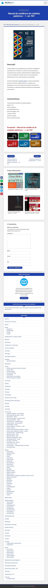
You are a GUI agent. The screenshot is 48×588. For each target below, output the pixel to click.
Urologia (8, 494)
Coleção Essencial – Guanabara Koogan (15, 421)
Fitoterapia (7, 392)
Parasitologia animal (11, 510)
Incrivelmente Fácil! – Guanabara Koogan (15, 432)
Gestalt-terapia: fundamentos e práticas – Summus (17, 431)
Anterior (11, 156)
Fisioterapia (7, 389)
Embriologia (7, 350)
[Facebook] (1, 177)
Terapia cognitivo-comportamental (14, 543)
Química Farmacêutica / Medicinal (14, 377)
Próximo (37, 156)
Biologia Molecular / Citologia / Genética (13, 336)
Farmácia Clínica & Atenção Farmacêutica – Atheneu (17, 429)
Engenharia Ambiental (11, 361)
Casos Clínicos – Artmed (12, 416)
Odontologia (7, 530)
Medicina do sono (10, 474)
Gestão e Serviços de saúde (10, 397)
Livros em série (8, 411)
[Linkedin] (1, 187)
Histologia (7, 403)
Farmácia (6, 366)
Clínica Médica (10, 458)
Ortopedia (9, 485)
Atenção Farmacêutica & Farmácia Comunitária (16, 368)
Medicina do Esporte (11, 472)
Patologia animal (10, 511)
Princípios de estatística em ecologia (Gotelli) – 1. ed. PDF (35, 160)
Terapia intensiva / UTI (9, 574)
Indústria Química (10, 550)
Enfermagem (7, 353)
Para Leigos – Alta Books (12, 440)
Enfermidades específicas (10, 356)
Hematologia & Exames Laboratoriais (12, 400)
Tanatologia (7, 571)
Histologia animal (10, 508)
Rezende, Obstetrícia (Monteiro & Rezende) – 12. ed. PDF (14, 213)
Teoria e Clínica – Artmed (12, 443)
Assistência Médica (11, 453)
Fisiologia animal (10, 506)
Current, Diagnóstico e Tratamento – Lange (16, 426)
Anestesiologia (10, 451)
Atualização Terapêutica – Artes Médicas (15, 413)
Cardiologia (9, 454)
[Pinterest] (1, 194)
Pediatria (8, 488)
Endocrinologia (10, 464)
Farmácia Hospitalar (11, 371)
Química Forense (10, 554)
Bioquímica (7, 339)
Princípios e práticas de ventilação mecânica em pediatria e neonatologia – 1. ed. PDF (13, 161)
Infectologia (7, 409)
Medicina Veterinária (9, 500)
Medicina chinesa (8, 497)
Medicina (9, 24)
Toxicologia (7, 577)
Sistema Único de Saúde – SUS (11, 568)
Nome (8, 250)
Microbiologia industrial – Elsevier (13, 439)
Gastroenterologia (10, 466)
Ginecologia (9, 469)
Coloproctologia (10, 459)
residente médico (23, 81)
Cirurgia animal (9, 503)
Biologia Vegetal (10, 330)
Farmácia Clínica (10, 369)
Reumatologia (9, 493)
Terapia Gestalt (10, 544)
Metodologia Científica (9, 516)
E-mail (9, 256)
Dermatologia (9, 461)
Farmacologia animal (11, 505)
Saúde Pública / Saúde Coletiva (11, 562)
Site (8, 261)
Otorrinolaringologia (11, 486)
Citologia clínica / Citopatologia (11, 345)
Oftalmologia (9, 483)
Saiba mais (23, 298)
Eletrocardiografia (10, 462)
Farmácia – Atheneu (11, 427)
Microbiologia (7, 521)
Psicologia (7, 541)
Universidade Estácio (11, 447)
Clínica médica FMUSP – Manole (13, 419)
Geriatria (8, 467)
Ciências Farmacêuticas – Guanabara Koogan (16, 418)
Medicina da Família (11, 470)
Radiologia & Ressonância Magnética (12, 560)
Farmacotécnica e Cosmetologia (13, 376)
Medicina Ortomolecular (12, 477)
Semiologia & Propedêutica (10, 565)
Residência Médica (24, 10)
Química (6, 547)
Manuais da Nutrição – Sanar (12, 435)
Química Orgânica (10, 557)
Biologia (6, 327)
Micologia (7, 518)
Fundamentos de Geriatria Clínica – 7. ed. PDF (32, 190)
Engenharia (7, 359)
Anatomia (7, 318)
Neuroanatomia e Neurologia (10, 524)
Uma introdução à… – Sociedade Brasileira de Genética (18, 445)
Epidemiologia (7, 363)
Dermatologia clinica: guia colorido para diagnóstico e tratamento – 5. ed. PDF (32, 213)
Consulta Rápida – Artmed (12, 424)
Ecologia (8, 332)
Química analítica (10, 552)
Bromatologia (7, 342)
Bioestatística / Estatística (10, 321)
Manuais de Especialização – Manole (14, 437)
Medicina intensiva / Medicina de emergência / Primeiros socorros (20, 475)
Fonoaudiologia (8, 394)
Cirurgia (8, 456)
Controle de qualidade (9, 348)
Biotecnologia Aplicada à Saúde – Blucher (15, 415)
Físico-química (10, 549)
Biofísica (6, 324)
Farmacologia (7, 380)
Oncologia (7, 533)
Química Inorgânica (10, 555)
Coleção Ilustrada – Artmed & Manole (14, 423)
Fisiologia (7, 383)
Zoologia (8, 333)
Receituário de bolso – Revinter (13, 442)
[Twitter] (1, 184)
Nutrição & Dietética (9, 527)
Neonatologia (9, 480)
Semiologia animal (10, 513)
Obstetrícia (9, 481)
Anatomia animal (10, 502)
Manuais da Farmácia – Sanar (12, 434)
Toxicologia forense (11, 578)
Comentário (10, 233)
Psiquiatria (9, 489)
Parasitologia (7, 535)
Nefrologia (9, 478)
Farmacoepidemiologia (11, 373)
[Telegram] (1, 190)
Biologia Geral (9, 329)
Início (6, 24)
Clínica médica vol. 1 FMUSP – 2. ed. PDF (15, 189)
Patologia (7, 538)
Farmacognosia (10, 374)
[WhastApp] (1, 181)
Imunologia (7, 406)
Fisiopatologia (8, 386)
